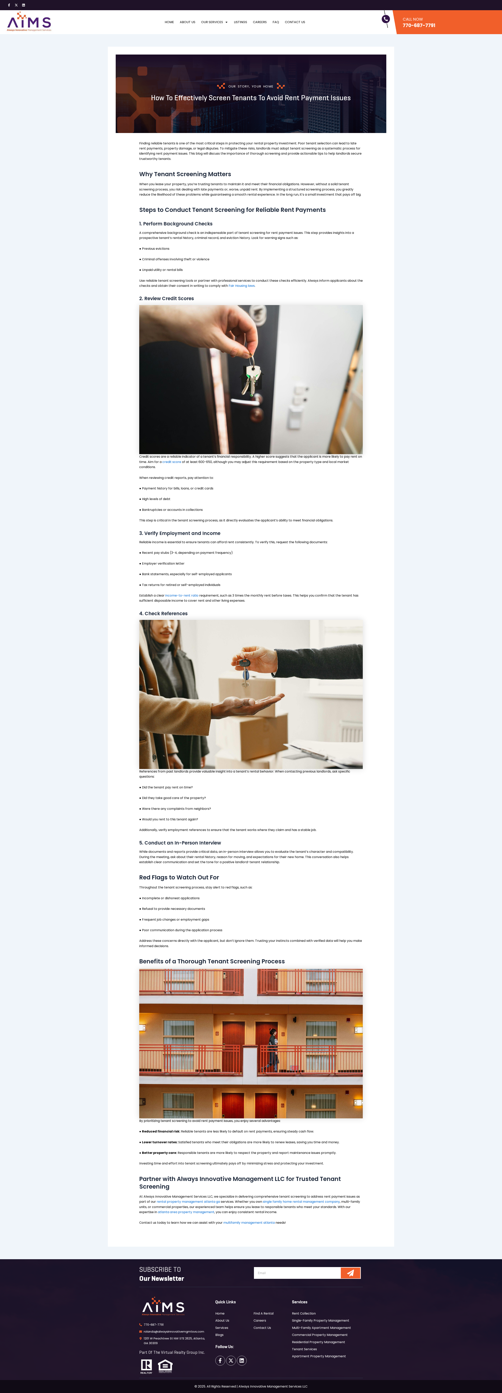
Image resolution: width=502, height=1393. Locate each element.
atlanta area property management (186, 1212)
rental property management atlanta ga (188, 1201)
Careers (260, 22)
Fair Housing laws (242, 285)
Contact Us (295, 22)
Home (169, 22)
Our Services (212, 22)
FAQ (276, 22)
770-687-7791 (419, 25)
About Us (187, 22)
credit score (171, 462)
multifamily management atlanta (249, 1222)
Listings (240, 22)
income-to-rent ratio (181, 595)
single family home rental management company (301, 1201)
